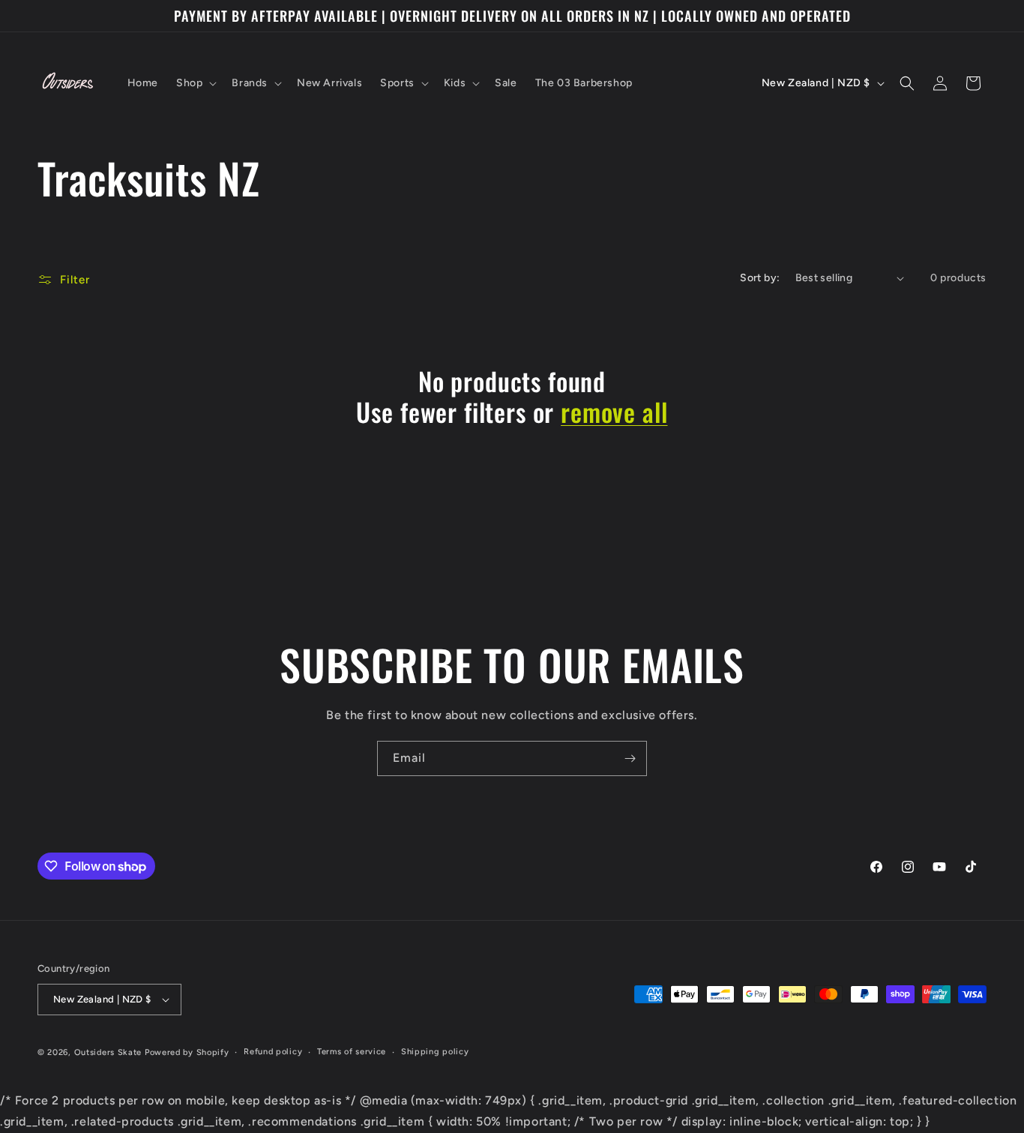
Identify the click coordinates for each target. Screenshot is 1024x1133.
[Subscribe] (629, 758)
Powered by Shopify (187, 1052)
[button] (195, 83)
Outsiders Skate (108, 1052)
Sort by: (760, 277)
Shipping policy (435, 1052)
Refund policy (273, 1052)
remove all (614, 412)
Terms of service (351, 1052)
